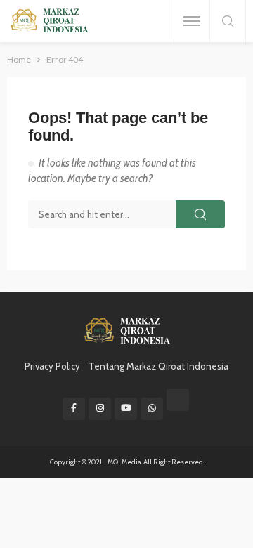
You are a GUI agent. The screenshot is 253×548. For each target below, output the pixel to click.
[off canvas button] (191, 21)
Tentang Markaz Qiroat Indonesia (158, 366)
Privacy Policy (52, 366)
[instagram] (100, 409)
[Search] (228, 22)
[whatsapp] (152, 409)
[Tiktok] (178, 400)
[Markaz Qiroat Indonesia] (49, 21)
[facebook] (74, 409)
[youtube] (126, 409)
